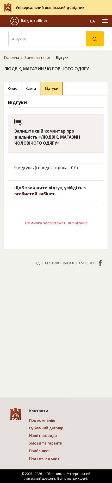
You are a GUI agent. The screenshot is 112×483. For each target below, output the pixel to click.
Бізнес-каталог (37, 57)
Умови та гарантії (45, 443)
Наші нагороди (43, 435)
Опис (12, 88)
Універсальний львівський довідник (50, 7)
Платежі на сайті (45, 458)
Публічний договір (46, 427)
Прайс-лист (39, 450)
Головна (11, 57)
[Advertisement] (56, 328)
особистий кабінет (34, 193)
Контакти (38, 410)
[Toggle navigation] (105, 21)
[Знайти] (95, 38)
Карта (31, 88)
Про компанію (42, 420)
